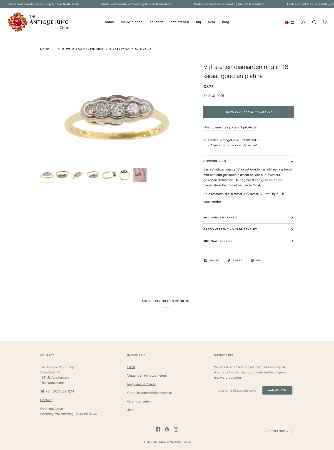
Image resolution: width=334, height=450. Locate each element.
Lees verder (212, 202)
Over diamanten (139, 401)
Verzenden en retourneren (146, 375)
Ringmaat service (217, 240)
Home (44, 49)
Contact (46, 400)
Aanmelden (277, 390)
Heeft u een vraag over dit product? (230, 127)
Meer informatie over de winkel (234, 145)
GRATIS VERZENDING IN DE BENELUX (230, 229)
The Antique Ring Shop (165, 441)
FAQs (131, 367)
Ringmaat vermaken (141, 384)
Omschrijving (214, 161)
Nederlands (275, 431)
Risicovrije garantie (220, 217)
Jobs (130, 410)
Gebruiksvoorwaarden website (149, 393)
